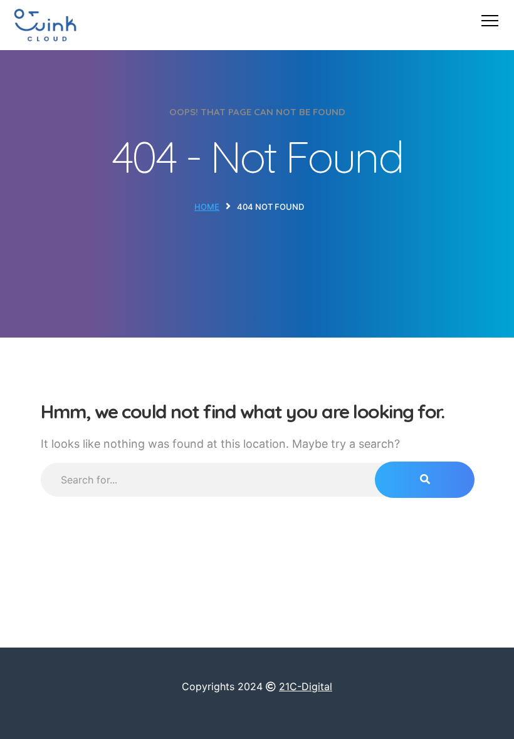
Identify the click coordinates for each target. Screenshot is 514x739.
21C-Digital (305, 686)
